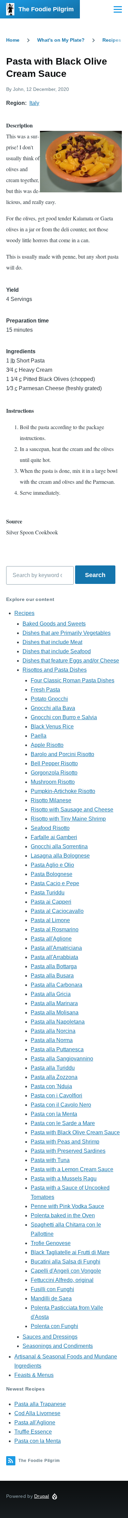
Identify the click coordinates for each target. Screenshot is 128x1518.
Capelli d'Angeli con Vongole (66, 1271)
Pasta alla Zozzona (54, 1077)
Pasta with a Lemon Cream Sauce (72, 1169)
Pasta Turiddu (48, 892)
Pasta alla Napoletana (58, 1022)
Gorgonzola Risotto (54, 773)
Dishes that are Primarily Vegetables (67, 633)
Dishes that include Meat (52, 642)
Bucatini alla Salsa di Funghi (65, 1261)
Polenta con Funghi (54, 1326)
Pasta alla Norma (52, 1040)
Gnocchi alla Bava (53, 708)
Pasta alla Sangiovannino (62, 1059)
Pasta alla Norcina (53, 1031)
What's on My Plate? (61, 40)
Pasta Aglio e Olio (52, 865)
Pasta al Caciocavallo (57, 911)
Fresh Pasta (45, 690)
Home (12, 40)
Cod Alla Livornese (37, 1413)
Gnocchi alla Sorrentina (59, 846)
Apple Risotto (47, 745)
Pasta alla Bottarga (54, 966)
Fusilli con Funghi (52, 1289)
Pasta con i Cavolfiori (56, 1095)
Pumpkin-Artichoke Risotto (63, 791)
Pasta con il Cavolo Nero (61, 1105)
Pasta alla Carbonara (56, 985)
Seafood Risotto (50, 828)
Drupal (41, 1496)
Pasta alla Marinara (54, 1003)
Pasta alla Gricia (51, 994)
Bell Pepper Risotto (54, 763)
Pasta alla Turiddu (53, 1068)
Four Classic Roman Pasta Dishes (72, 680)
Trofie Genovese (51, 1243)
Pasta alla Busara (52, 976)
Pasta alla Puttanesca (57, 1049)
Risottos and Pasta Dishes (55, 670)
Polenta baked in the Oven (63, 1215)
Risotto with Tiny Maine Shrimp (68, 819)
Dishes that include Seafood (57, 651)
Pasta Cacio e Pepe (55, 883)
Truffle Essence (33, 1432)
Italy (34, 103)
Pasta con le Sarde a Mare (63, 1123)
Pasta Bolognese (51, 874)
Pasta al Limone (50, 920)
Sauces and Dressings (50, 1337)
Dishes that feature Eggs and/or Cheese (71, 661)
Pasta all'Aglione (51, 939)
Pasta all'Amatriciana (56, 948)
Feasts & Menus (34, 1375)
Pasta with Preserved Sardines (68, 1151)
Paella (38, 736)
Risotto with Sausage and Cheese (72, 809)
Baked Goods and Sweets (54, 624)
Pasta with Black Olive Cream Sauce (75, 1132)
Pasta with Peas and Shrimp (65, 1142)
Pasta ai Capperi (51, 902)
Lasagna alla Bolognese (60, 856)
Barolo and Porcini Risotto (62, 754)
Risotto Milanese (51, 800)
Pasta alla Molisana (55, 1012)
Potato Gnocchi (49, 699)
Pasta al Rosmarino (55, 929)
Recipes (111, 40)
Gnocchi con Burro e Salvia (64, 717)
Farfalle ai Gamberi (54, 837)
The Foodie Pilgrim (46, 9)
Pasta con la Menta (54, 1114)
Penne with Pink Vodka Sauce (67, 1206)
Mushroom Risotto (53, 782)
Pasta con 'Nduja (51, 1086)
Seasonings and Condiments (58, 1346)
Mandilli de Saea (51, 1298)
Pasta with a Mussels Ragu (64, 1178)
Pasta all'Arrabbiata (54, 957)
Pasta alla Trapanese (40, 1404)
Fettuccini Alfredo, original (62, 1280)
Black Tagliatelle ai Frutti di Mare (70, 1252)
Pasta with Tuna (50, 1160)
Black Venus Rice (52, 726)
